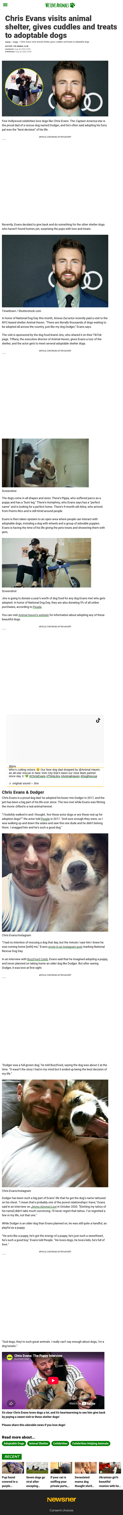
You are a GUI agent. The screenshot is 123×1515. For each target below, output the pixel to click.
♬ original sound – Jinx (24, 783)
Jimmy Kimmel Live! (44, 1206)
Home (8, 42)
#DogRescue (89, 776)
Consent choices (61, 1510)
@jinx (12, 766)
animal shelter (38, 1443)
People (37, 607)
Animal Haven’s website (33, 615)
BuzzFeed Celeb (37, 959)
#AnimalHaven (70, 776)
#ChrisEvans (37, 776)
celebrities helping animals (90, 1443)
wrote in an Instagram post (65, 946)
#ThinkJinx (53, 776)
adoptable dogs (14, 1443)
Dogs (15, 42)
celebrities (60, 1443)
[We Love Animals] (60, 5)
